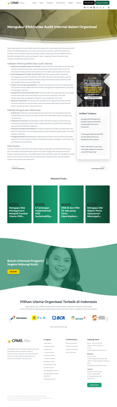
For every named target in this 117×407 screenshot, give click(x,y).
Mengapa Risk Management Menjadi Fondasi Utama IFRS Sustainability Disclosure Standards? (18, 212)
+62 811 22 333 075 (97, 345)
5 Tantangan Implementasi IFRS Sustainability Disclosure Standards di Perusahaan (92, 136)
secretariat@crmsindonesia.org (96, 350)
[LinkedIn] (94, 7)
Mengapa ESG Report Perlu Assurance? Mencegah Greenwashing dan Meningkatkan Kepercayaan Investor (95, 212)
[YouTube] (91, 7)
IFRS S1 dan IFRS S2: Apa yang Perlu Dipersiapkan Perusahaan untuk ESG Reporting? (92, 149)
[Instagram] (97, 7)
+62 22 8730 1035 (97, 343)
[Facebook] (84, 7)
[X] (87, 7)
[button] (109, 8)
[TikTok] (103, 7)
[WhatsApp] (100, 7)
